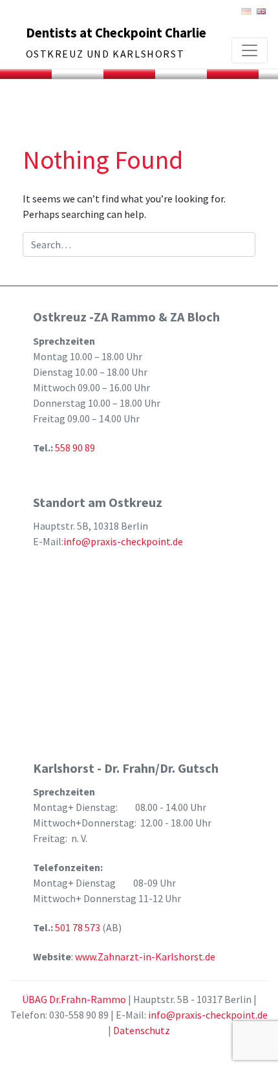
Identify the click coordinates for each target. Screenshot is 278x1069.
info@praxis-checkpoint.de (123, 541)
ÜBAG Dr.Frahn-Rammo (74, 999)
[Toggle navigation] (249, 50)
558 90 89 (75, 447)
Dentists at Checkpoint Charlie (116, 33)
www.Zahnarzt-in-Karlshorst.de (145, 956)
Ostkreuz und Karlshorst (105, 53)
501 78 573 (78, 927)
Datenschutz (141, 1030)
